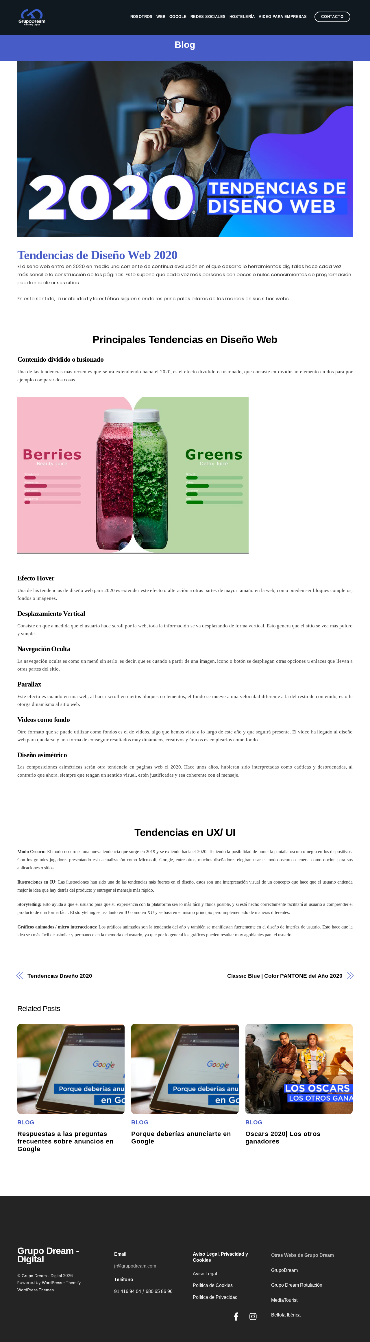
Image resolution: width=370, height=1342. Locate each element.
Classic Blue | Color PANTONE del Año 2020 (285, 976)
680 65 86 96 (159, 1291)
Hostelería (242, 16)
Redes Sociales (208, 16)
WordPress (52, 1283)
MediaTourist (284, 1300)
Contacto (332, 16)
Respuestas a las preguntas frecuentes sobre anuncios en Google (65, 1141)
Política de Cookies (213, 1285)
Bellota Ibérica (286, 1314)
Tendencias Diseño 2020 (59, 976)
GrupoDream (284, 1270)
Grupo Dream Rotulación (296, 1285)
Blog (26, 1122)
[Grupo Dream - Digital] (31, 23)
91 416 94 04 (127, 1291)
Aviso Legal (205, 1273)
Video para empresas (283, 16)
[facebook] (237, 1316)
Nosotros (141, 16)
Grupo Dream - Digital (42, 1276)
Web (160, 16)
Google (177, 16)
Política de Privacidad (215, 1297)
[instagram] (254, 1316)
